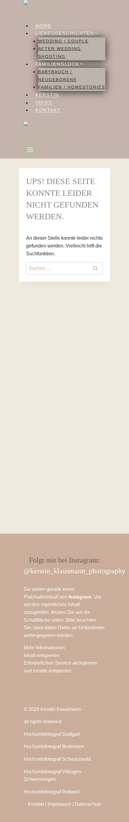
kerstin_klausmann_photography (77, 571)
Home (43, 25)
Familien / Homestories (71, 87)
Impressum (59, 804)
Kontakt (48, 110)
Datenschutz (88, 804)
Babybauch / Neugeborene (57, 75)
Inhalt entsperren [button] (41, 655)
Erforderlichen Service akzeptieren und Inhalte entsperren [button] (60, 666)
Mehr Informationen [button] (44, 647)
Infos (43, 102)
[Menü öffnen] (30, 150)
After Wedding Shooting (59, 52)
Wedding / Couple (63, 41)
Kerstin (47, 94)
